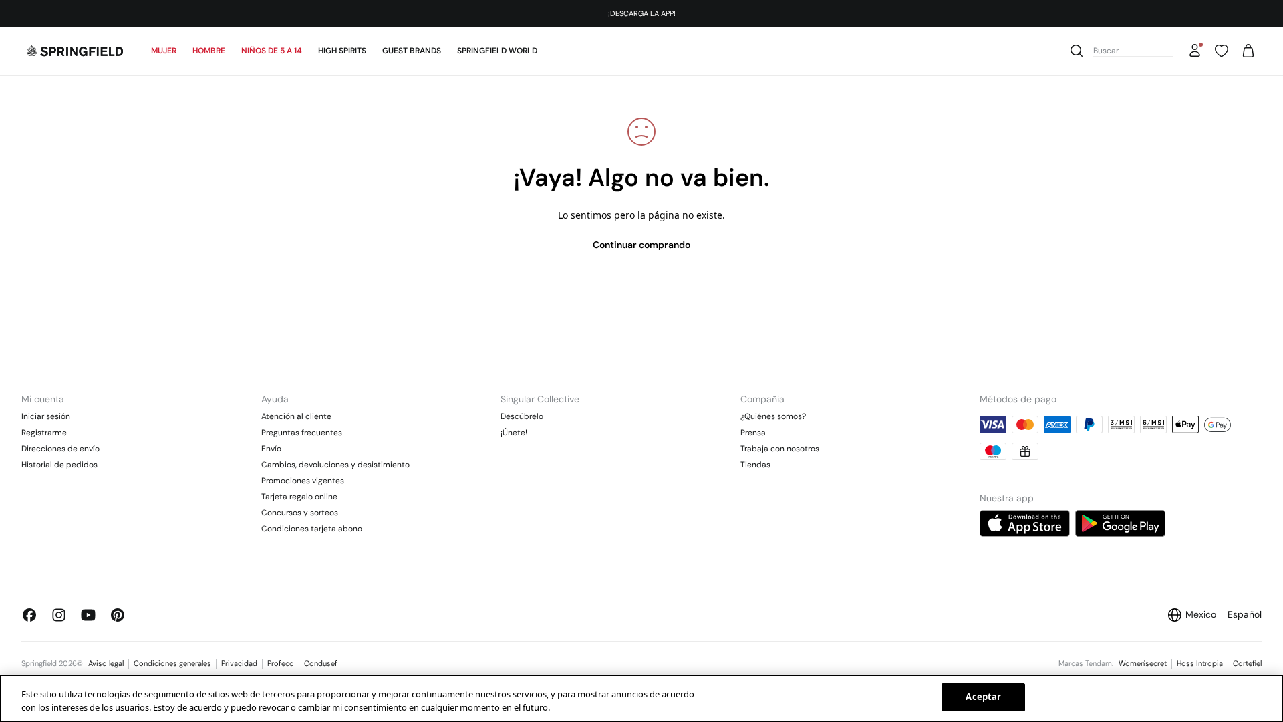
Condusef (320, 663)
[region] (641, 698)
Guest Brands (411, 50)
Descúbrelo (522, 416)
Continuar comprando (641, 245)
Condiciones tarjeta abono (311, 528)
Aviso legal (106, 663)
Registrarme (44, 432)
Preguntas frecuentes (301, 432)
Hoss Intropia (1200, 663)
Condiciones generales (172, 663)
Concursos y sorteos (299, 512)
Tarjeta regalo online (299, 496)
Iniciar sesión (45, 416)
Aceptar (983, 697)
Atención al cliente (296, 416)
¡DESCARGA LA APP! (642, 13)
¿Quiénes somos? (773, 416)
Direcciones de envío (60, 448)
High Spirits (342, 50)
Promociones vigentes (302, 480)
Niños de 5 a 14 (271, 50)
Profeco (280, 663)
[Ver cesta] (1248, 51)
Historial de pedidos (59, 464)
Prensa (753, 432)
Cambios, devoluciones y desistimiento (335, 464)
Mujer (163, 50)
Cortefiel (1247, 663)
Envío (271, 448)
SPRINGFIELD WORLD (497, 50)
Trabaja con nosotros (779, 448)
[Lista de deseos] (1221, 51)
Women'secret (1143, 663)
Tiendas (755, 464)
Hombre (208, 50)
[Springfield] (74, 51)
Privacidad (239, 663)
